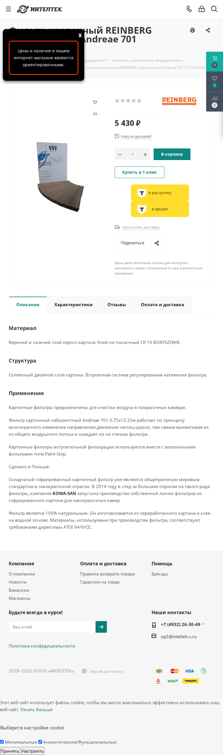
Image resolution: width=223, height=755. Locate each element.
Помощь (162, 563)
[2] (123, 100)
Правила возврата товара (107, 574)
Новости (18, 582)
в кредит (160, 209)
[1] (117, 100)
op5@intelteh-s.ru (179, 636)
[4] (134, 100)
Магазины (19, 598)
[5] (139, 100)
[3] (128, 100)
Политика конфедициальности (42, 646)
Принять (10, 751)
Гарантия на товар (100, 582)
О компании (22, 574)
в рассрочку (160, 192)
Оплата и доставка (103, 563)
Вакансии (19, 590)
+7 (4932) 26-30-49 (180, 624)
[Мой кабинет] (202, 9)
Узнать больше (36, 709)
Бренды (160, 574)
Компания (21, 563)
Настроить (32, 751)
